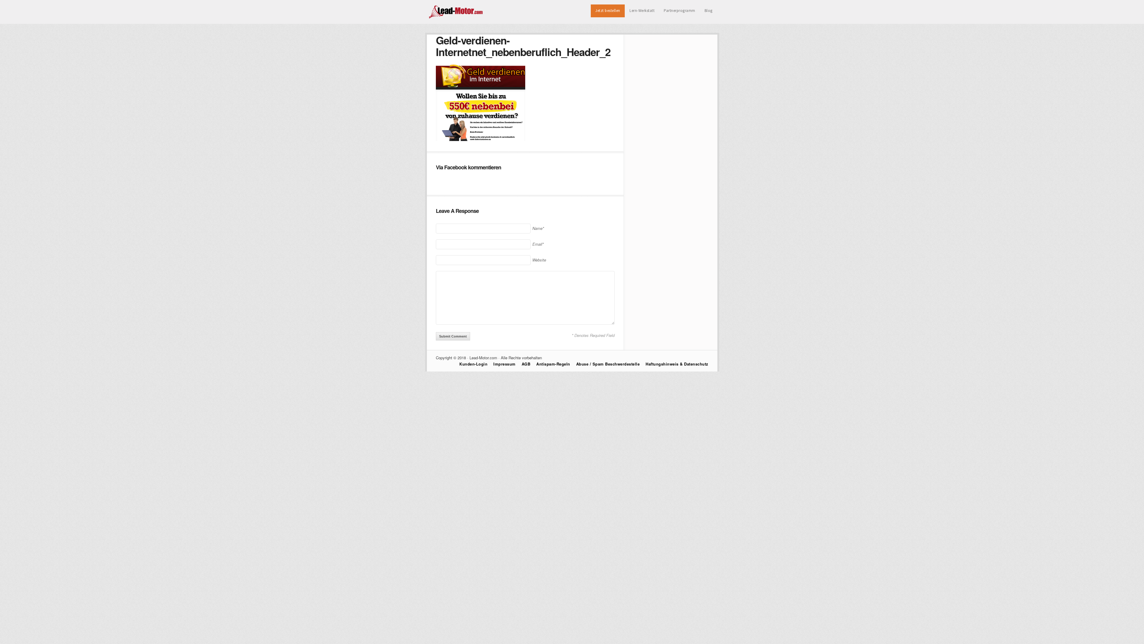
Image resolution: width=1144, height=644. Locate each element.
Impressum (504, 364)
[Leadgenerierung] (456, 18)
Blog (709, 10)
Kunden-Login (473, 364)
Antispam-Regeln (553, 364)
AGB (526, 364)
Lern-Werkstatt (642, 10)
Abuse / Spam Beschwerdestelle (608, 364)
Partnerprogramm (679, 10)
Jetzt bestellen (607, 10)
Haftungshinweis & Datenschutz (677, 364)
